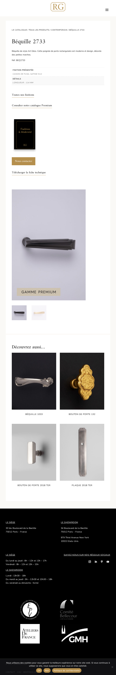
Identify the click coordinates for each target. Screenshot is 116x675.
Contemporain (59, 30)
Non (47, 670)
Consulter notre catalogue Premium (32, 105)
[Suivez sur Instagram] (89, 561)
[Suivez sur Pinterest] (101, 561)
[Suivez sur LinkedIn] (95, 561)
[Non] (112, 666)
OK (39, 670)
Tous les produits (39, 30)
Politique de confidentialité (67, 670)
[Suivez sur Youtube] (107, 561)
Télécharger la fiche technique (29, 172)
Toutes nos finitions (23, 95)
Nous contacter (23, 161)
